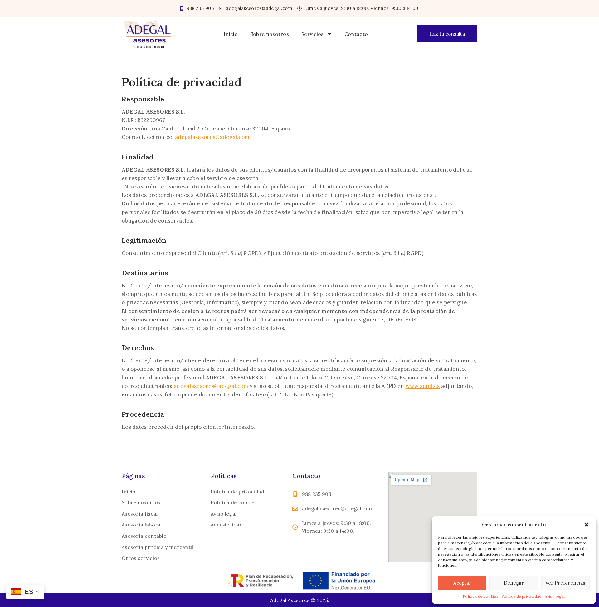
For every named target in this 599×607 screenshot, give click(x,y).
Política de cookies (480, 596)
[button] (586, 524)
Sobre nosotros (269, 34)
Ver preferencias (565, 583)
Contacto (356, 34)
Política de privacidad (521, 596)
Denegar (514, 583)
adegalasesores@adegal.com (212, 137)
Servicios (312, 34)
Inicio (231, 34)
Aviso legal (555, 596)
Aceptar (462, 583)
